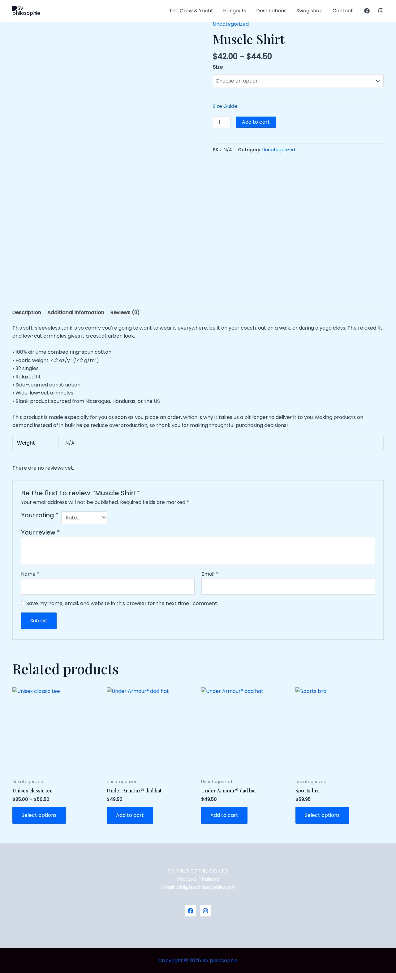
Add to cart (256, 122)
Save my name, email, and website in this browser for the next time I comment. (122, 603)
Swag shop (309, 10)
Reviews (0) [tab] (125, 312)
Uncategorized (231, 24)
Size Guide (225, 106)
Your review (40, 532)
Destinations (271, 10)
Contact (343, 10)
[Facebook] (367, 11)
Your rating (39, 515)
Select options (39, 815)
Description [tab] (26, 312)
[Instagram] (381, 11)
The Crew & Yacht (191, 10)
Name (30, 574)
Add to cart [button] (130, 815)
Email (209, 574)
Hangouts (234, 10)
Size (218, 66)
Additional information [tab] (75, 312)
